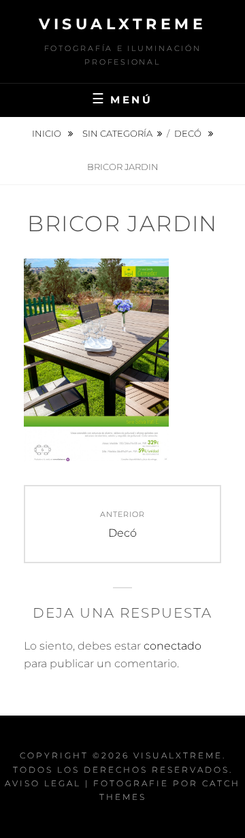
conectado (172, 645)
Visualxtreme (122, 24)
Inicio (47, 133)
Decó (188, 133)
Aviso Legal (43, 783)
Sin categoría (117, 133)
